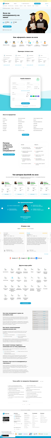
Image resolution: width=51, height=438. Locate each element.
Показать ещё (25, 401)
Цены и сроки (5, 5)
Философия (35, 125)
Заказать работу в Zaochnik (9, 154)
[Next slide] (48, 59)
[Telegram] (31, 96)
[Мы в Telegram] (14, 423)
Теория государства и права (38, 118)
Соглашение (3, 433)
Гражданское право (21, 130)
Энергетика (4, 130)
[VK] (36, 96)
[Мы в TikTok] (20, 429)
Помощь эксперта (26, 425)
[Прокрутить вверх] (49, 435)
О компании (16, 5)
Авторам (15, 3)
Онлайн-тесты (42, 416)
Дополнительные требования (25, 90)
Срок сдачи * (36, 86)
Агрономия (35, 123)
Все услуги (25, 426)
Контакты (36, 5)
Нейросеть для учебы (43, 422)
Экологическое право (21, 118)
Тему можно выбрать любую (31, 385)
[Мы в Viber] (18, 423)
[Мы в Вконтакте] (16, 423)
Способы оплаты (10, 5)
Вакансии (33, 422)
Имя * (13, 92)
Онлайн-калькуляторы (43, 417)
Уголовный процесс (21, 121)
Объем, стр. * (29, 86)
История (4, 118)
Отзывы (25, 5)
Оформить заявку (37, 3)
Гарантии (21, 5)
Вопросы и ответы (42, 418)
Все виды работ (25, 303)
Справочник (29, 5)
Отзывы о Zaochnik (35, 418)
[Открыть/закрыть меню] (3, 8)
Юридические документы (35, 427)
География (4, 128)
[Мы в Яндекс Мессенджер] (14, 425)
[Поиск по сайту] (47, 5)
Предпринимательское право (38, 128)
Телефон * (28, 92)
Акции (33, 5)
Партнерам (33, 423)
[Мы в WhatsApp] (20, 423)
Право (4, 121)
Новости (33, 419)
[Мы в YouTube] (18, 429)
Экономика (4, 123)
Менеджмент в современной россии (32, 394)
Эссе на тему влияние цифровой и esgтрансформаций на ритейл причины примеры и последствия (34, 397)
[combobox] (18, 85)
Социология (5, 125)
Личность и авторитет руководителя (14, 390)
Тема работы (14, 86)
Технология (20, 123)
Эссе (8, 234)
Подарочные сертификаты (44, 419)
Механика (19, 128)
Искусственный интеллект (38, 130)
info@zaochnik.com (18, 416)
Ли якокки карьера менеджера (31, 393)
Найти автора (7, 194)
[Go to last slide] (3, 59)
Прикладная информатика (38, 121)
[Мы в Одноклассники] (16, 429)
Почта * (14, 98)
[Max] (38, 96)
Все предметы (25, 134)
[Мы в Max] (21, 423)
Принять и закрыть (5, 435)
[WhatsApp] (34, 96)
